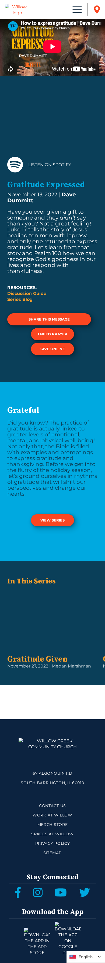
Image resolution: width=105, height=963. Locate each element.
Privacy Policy (52, 843)
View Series (52, 520)
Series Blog (20, 299)
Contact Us (52, 805)
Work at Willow (52, 815)
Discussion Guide (26, 293)
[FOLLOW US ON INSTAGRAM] (38, 892)
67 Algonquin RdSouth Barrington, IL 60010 (52, 778)
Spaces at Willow (52, 834)
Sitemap (52, 852)
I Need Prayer (52, 334)
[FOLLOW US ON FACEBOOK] (18, 892)
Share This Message (49, 319)
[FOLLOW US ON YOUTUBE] (61, 892)
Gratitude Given (37, 659)
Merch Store (52, 824)
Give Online (52, 349)
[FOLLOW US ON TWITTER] (84, 892)
